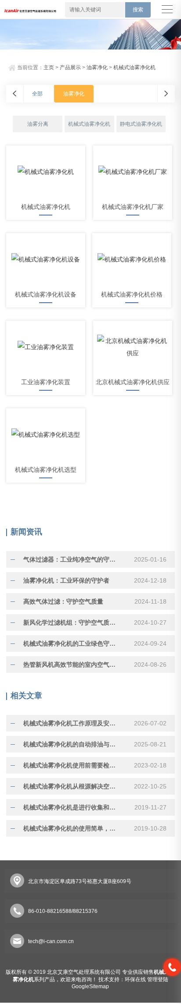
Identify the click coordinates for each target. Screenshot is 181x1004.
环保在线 (135, 979)
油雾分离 (37, 124)
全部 (37, 94)
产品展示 (70, 67)
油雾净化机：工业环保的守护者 (66, 580)
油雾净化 (97, 67)
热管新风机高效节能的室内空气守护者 (72, 664)
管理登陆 (157, 979)
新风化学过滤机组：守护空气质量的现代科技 (72, 622)
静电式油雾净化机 (141, 124)
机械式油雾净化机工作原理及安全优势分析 (72, 723)
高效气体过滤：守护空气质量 (63, 601)
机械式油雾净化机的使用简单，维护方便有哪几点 (72, 828)
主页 (48, 67)
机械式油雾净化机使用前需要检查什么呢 (72, 765)
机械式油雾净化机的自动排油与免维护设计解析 (72, 744)
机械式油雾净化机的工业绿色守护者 (72, 643)
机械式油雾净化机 (134, 67)
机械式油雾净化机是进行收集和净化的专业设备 (72, 807)
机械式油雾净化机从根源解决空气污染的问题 (72, 786)
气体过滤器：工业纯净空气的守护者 (72, 559)
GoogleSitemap (90, 986)
